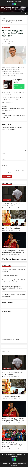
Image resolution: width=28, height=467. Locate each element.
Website (4, 165)
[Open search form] (25, 13)
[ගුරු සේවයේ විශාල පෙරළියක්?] (14, 218)
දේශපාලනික (6, 246)
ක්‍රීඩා (5, 438)
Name (4, 153)
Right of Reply (11, 454)
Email (4, 159)
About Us (4, 454)
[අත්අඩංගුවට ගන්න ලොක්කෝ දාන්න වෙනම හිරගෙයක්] (14, 194)
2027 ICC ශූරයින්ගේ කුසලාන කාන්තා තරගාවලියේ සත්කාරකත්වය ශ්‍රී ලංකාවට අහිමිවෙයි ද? (12, 288)
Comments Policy (20, 454)
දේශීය (4, 27)
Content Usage (14, 456)
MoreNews (22, 463)
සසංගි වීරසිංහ (6, 39)
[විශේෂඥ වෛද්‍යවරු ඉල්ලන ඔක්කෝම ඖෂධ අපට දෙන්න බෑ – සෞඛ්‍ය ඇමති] (14, 240)
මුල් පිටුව (8, 27)
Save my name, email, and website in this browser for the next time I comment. (14, 171)
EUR (11, 339)
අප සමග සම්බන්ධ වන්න (18, 86)
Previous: (13, 108)
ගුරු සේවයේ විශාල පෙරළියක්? (11, 228)
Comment (5, 132)
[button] (2, 13)
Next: (13, 115)
